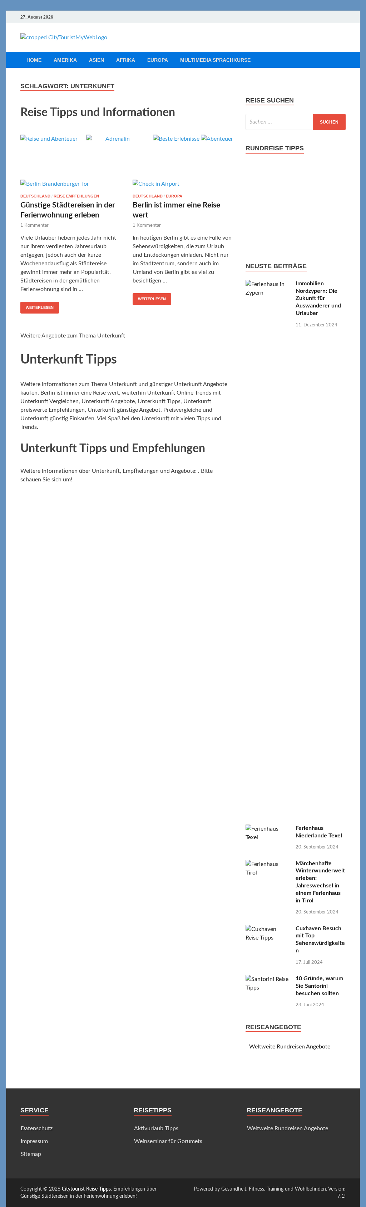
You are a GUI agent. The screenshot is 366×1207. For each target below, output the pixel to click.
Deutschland (35, 196)
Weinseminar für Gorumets (168, 1141)
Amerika (65, 60)
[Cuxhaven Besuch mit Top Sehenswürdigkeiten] (268, 929)
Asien (96, 60)
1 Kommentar (34, 225)
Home (33, 60)
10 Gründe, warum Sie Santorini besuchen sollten (319, 986)
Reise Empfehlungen (76, 196)
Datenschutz (37, 1128)
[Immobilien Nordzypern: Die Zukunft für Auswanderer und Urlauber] (268, 284)
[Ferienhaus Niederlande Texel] (268, 829)
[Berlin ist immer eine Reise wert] (183, 183)
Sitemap (31, 1154)
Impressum (34, 1141)
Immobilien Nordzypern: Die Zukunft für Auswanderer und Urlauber (318, 298)
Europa (157, 60)
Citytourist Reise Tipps (86, 1189)
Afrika (125, 60)
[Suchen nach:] (296, 122)
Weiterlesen (40, 307)
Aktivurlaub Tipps (156, 1128)
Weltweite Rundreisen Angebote (289, 1047)
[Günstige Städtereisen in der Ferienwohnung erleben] (71, 183)
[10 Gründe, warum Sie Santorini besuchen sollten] (268, 979)
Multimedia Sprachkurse (215, 60)
